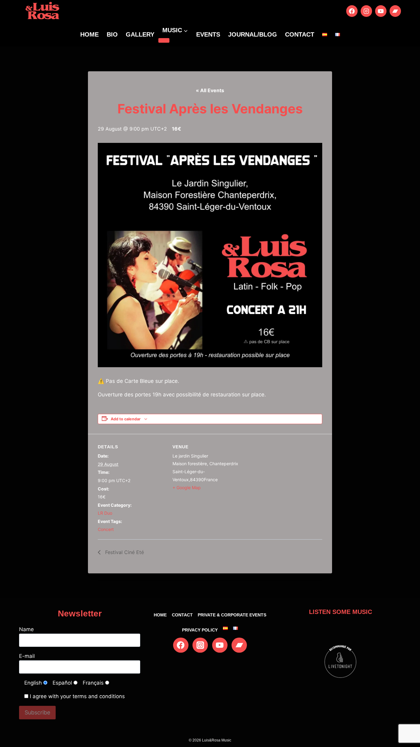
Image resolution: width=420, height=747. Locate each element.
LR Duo (105, 513)
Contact (299, 34)
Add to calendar (126, 419)
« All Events (210, 90)
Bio (112, 34)
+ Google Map (186, 487)
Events (208, 34)
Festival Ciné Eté (124, 552)
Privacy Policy (200, 629)
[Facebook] (352, 11)
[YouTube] (380, 11)
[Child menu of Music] (163, 40)
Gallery (140, 34)
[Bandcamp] (395, 11)
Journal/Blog (252, 34)
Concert (106, 529)
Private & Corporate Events (232, 614)
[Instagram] (366, 11)
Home (89, 34)
